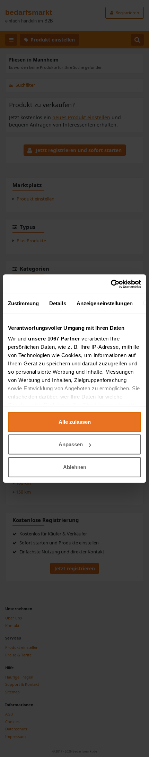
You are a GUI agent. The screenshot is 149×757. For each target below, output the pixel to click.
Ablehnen (74, 467)
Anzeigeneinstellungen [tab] (105, 303)
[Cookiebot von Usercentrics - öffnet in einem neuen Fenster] (110, 284)
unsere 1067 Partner (54, 339)
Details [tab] (57, 303)
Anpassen (71, 444)
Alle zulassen (75, 421)
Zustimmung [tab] (23, 303)
